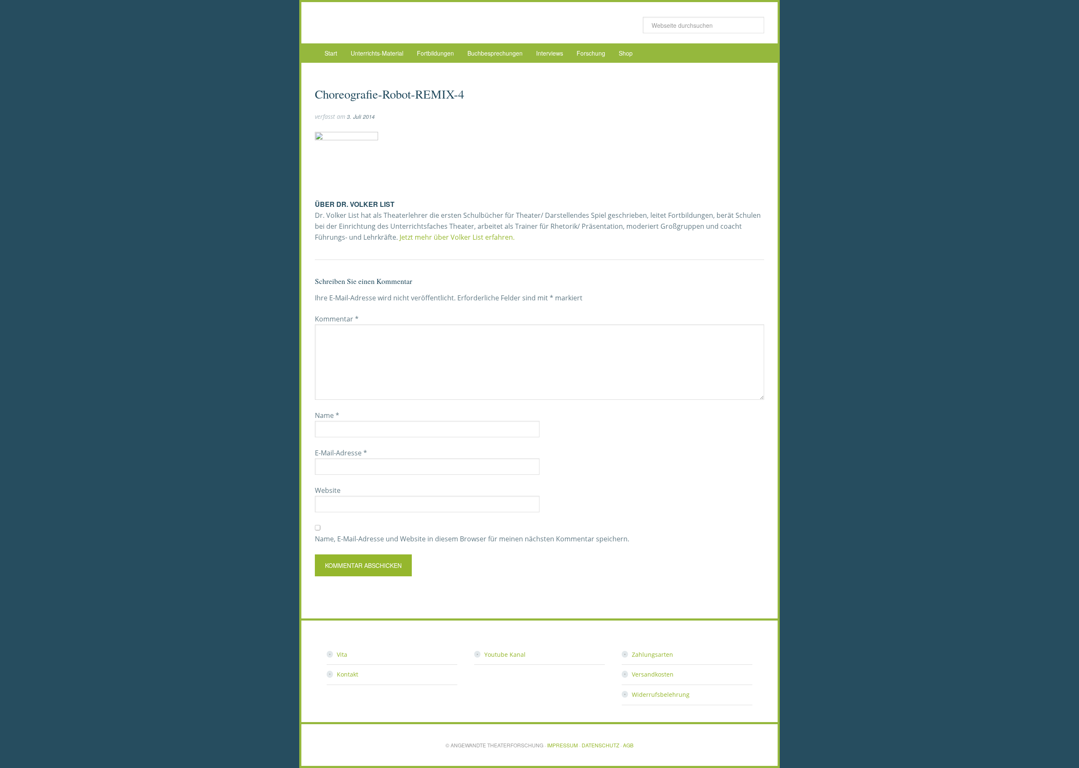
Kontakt (347, 674)
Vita (342, 654)
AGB (628, 745)
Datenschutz (600, 745)
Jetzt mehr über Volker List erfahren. (457, 237)
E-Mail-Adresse (341, 453)
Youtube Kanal (505, 654)
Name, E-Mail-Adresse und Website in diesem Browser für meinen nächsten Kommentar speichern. (472, 538)
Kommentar (337, 319)
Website (328, 490)
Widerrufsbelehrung (661, 694)
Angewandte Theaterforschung (382, 22)
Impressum (562, 745)
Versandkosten (653, 674)
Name (327, 415)
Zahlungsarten (652, 654)
